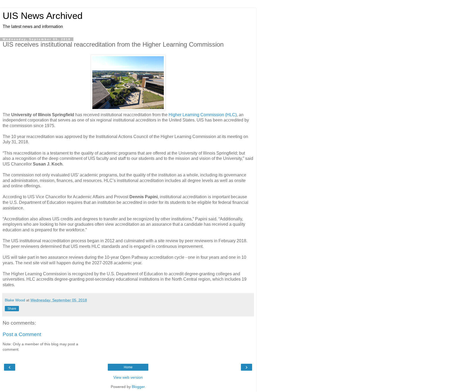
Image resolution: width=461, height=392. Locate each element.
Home (128, 367)
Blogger (138, 387)
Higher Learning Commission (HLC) (203, 114)
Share (11, 308)
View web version (128, 377)
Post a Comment (22, 334)
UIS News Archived (42, 16)
